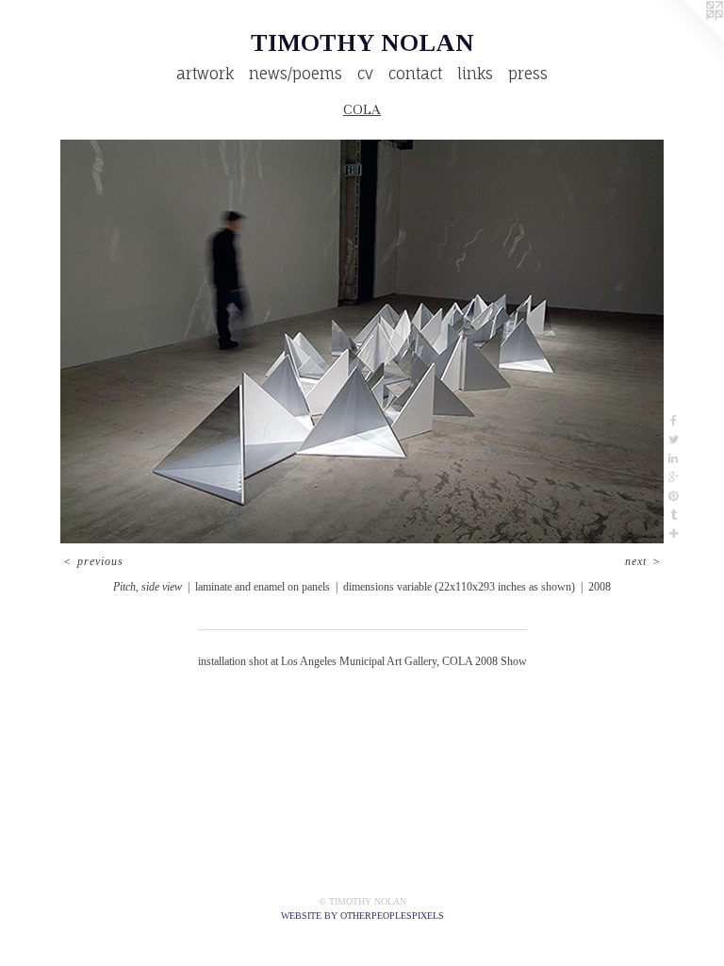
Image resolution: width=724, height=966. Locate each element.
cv (365, 73)
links (475, 73)
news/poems (295, 73)
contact (415, 73)
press (528, 73)
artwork (205, 73)
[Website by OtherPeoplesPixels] (686, 37)
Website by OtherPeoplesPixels (362, 915)
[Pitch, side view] (362, 341)
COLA (362, 109)
